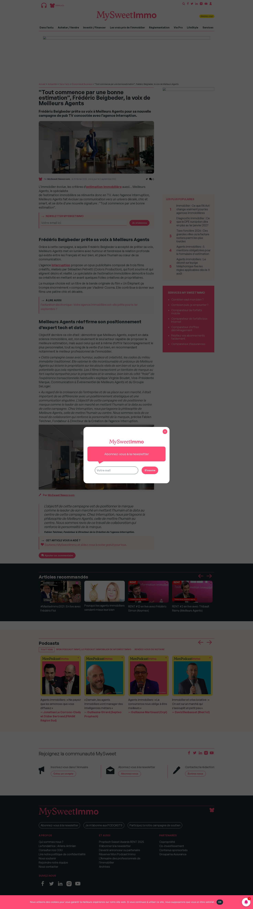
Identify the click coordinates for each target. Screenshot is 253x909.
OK (220, 902)
